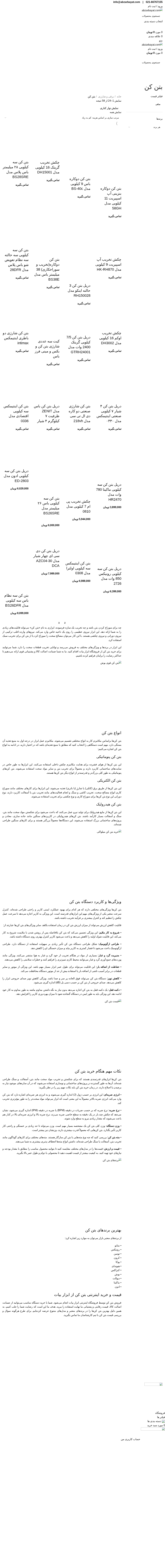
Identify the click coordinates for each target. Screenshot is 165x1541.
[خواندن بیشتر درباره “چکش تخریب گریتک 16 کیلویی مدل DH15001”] (55, 156)
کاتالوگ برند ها (72, 1342)
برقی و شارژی (105, 96)
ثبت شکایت (115, 1356)
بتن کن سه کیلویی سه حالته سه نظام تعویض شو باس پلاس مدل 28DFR (17, 260)
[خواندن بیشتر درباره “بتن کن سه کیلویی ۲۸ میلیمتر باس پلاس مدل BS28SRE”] (24, 156)
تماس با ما (115, 1335)
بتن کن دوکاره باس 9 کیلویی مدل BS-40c (79, 184)
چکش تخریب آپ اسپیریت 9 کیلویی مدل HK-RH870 (108, 264)
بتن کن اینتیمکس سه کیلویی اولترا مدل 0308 (77, 568)
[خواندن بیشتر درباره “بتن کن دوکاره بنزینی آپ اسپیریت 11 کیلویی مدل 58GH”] (117, 182)
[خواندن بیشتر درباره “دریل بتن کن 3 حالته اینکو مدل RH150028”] (86, 279)
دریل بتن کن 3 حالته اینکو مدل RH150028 (79, 291)
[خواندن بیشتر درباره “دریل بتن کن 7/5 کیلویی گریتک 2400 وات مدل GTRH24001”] (86, 331)
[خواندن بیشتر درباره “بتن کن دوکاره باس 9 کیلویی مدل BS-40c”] (86, 172)
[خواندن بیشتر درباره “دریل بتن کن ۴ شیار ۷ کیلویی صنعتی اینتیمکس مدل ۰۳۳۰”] (117, 400)
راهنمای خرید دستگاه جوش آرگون (21, 1374)
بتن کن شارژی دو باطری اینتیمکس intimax (16, 338)
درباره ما (116, 1342)
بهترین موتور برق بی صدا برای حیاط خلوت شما (23, 1356)
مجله (118, 1349)
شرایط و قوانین (72, 1335)
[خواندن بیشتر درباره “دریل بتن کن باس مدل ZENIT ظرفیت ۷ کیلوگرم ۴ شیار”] (55, 400)
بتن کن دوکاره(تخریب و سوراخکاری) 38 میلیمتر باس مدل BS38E (46, 269)
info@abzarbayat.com (150, 1370)
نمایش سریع (109, 182)
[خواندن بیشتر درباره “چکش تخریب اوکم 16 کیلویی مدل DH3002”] (117, 327)
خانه (118, 96)
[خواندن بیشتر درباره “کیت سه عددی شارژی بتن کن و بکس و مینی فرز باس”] (55, 335)
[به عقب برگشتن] (159, 78)
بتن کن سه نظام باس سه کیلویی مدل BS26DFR (16, 600)
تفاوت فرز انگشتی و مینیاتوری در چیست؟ (21, 1366)
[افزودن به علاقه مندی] (100, 182)
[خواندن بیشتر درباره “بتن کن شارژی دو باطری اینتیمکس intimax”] (24, 327)
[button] (117, 478)
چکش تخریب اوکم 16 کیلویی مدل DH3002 (110, 338)
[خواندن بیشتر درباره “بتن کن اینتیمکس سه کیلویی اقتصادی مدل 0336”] (24, 400)
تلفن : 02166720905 (151, 1353)
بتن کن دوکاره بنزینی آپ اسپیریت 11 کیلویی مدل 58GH (110, 198)
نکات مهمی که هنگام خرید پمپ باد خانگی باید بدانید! (21, 1347)
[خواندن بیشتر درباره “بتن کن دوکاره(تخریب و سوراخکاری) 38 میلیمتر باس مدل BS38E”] (55, 253)
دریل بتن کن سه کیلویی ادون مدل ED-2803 (16, 476)
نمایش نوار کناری (109, 108)
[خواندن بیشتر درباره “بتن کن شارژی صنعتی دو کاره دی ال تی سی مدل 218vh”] (86, 400)
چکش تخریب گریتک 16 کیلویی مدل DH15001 (47, 167)
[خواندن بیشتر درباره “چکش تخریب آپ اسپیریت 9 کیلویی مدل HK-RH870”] (117, 253)
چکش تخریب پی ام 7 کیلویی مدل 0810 (78, 506)
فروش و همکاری (112, 1362)
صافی (157, 104)
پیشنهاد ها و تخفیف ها (68, 1349)
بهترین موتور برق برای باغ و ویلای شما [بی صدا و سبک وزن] (21, 1337)
